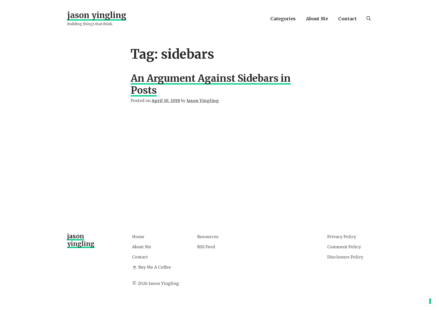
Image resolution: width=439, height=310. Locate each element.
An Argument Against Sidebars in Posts (211, 84)
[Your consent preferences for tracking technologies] (430, 301)
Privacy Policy (341, 236)
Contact (347, 19)
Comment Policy (344, 246)
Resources (207, 236)
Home (138, 236)
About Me (317, 19)
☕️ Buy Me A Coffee (151, 267)
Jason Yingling (96, 15)
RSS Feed (206, 246)
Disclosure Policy (345, 256)
